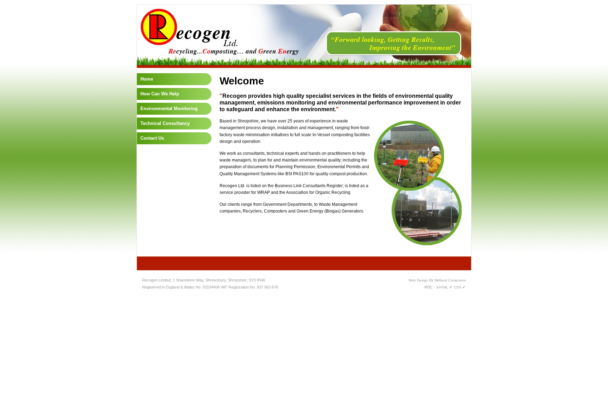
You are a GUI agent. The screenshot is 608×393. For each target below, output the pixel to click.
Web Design (418, 280)
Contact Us (152, 138)
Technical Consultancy (165, 123)
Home (146, 79)
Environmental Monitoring (169, 108)
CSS (458, 287)
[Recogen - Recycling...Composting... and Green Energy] (304, 66)
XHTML (442, 287)
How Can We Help (159, 93)
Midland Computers (450, 280)
